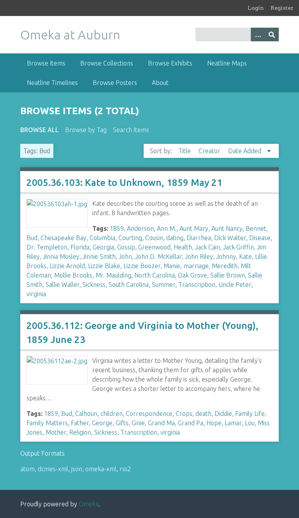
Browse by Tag (86, 129)
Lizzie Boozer (141, 265)
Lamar (233, 422)
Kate (245, 256)
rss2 (125, 468)
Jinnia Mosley (61, 256)
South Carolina (129, 284)
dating (174, 237)
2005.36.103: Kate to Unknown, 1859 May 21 (124, 182)
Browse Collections (106, 63)
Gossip (126, 247)
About (160, 82)
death (203, 413)
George (102, 422)
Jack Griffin (238, 247)
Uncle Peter (234, 284)
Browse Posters (115, 82)
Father (80, 422)
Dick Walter (230, 237)
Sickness (94, 284)
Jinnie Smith (99, 256)
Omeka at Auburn (70, 35)
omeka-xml (100, 468)
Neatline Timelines (52, 82)
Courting (130, 237)
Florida (80, 247)
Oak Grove (192, 275)
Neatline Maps (227, 63)
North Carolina (154, 275)
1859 (117, 228)
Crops (184, 413)
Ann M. (166, 228)
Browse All (39, 129)
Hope (214, 422)
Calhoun (86, 413)
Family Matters (47, 422)
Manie (172, 265)
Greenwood (154, 247)
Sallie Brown (227, 275)
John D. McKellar (158, 256)
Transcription (196, 284)
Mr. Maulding (113, 275)
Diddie (223, 413)
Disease (260, 237)
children (111, 413)
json (76, 468)
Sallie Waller (62, 284)
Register (282, 8)
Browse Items (46, 63)
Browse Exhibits (170, 63)
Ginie (138, 422)
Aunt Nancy (227, 228)
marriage (196, 265)
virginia (36, 293)
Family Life (250, 413)
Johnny (226, 256)
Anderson (140, 228)
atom (27, 468)
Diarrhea (198, 237)
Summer (163, 284)
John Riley (199, 256)
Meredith (224, 265)
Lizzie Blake (104, 265)
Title (185, 150)
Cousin (154, 237)
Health (183, 247)
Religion (80, 432)
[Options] (258, 34)
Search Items (131, 129)
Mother (56, 432)
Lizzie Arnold (67, 265)
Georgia (103, 247)
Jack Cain (207, 247)
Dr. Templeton (46, 247)
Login (256, 8)
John (125, 256)
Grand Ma (161, 422)
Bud (31, 237)
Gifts (122, 422)
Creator (210, 150)
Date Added (245, 150)
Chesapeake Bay (63, 237)
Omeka (88, 503)
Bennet (256, 228)
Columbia (102, 237)
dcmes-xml (53, 468)
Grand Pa (190, 422)
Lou (250, 422)
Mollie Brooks (73, 275)
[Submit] (272, 34)
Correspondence (149, 413)
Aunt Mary (193, 228)
